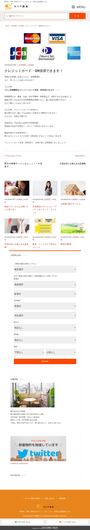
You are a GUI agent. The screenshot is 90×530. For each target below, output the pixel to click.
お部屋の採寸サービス (71, 204)
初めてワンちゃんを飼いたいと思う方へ (16, 208)
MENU (81, 7)
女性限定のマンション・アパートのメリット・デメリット (44, 209)
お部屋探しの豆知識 (26, 65)
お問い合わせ (49, 498)
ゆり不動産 (35, 516)
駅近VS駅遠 (66, 244)
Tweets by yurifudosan (19, 463)
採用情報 (62, 498)
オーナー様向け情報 (32, 498)
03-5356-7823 (50, 527)
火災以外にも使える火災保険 (16, 245)
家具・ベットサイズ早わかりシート (44, 245)
